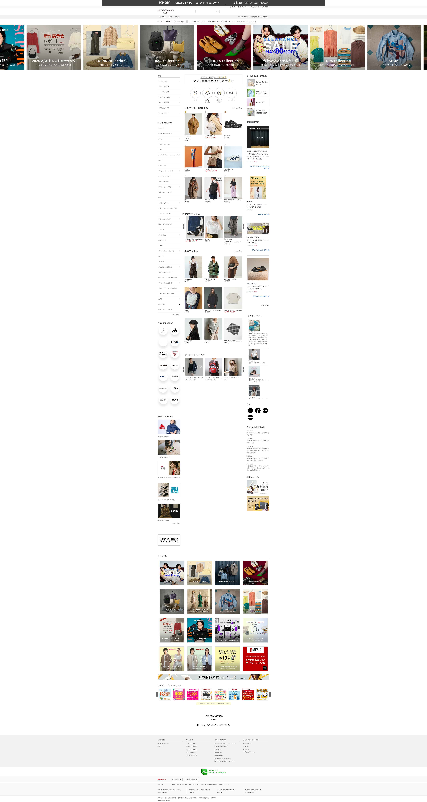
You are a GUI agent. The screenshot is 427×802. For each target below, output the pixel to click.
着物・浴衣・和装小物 (165, 224)
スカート (161, 149)
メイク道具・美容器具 (165, 267)
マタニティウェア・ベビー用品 (167, 208)
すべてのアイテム (163, 113)
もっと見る (176, 523)
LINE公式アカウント (249, 752)
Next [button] (269, 47)
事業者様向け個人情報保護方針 (187, 798)
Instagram (246, 749)
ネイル (160, 245)
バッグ (160, 160)
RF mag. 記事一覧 (263, 214)
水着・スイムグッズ (164, 219)
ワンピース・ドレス (164, 144)
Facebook (246, 746)
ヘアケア (161, 256)
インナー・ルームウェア (165, 171)
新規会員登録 (247, 743)
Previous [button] (158, 47)
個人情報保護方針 (170, 798)
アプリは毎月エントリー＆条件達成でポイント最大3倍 (252, 16)
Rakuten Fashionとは (221, 746)
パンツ (160, 139)
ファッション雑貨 (163, 181)
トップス (161, 128)
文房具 (160, 299)
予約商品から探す (163, 108)
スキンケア (161, 229)
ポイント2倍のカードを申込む (226, 789)
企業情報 (160, 798)
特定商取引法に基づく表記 (223, 758)
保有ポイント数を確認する (253, 789)
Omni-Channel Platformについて (225, 761)
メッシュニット (251, 22)
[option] (71, 47)
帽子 (159, 197)
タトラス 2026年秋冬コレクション (211, 22)
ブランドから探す (163, 86)
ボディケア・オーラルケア (166, 251)
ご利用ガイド (219, 749)
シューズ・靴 (162, 165)
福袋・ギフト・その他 (165, 310)
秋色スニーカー (229, 22)
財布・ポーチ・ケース (165, 192)
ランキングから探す (164, 97)
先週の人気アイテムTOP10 (257, 363)
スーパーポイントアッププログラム (225, 743)
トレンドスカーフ (193, 22)
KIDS (177, 17)
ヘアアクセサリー (163, 203)
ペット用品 (161, 304)
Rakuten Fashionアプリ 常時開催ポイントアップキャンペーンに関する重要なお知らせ (257, 450)
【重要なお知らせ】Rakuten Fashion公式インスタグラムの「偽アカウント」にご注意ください (258, 468)
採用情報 (213, 798)
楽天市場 (265, 7)
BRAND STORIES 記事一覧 (261, 296)
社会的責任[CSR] (204, 798)
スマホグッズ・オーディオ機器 (167, 288)
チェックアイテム (180, 22)
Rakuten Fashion (175, 11)
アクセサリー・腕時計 (165, 187)
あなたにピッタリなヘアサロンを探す (169, 789)
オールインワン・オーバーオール (168, 155)
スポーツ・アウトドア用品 (166, 293)
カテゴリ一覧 (176, 314)
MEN (171, 17)
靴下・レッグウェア (164, 176)
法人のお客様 (219, 755)
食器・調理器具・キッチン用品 (167, 277)
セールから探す (163, 81)
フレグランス (162, 261)
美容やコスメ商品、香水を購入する (199, 789)
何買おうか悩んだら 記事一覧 (260, 250)
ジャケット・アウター (165, 133)
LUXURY (160, 746)
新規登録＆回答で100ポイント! (239, 7)
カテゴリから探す (163, 102)
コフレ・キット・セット (165, 272)
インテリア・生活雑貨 (165, 283)
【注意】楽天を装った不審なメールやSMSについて (213, 703)
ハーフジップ (241, 22)
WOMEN (162, 17)
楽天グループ (255, 7)
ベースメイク (162, 235)
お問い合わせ (219, 752)
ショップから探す (163, 92)
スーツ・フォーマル (164, 213)
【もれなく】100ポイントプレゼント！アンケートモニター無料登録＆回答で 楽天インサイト (200, 784)
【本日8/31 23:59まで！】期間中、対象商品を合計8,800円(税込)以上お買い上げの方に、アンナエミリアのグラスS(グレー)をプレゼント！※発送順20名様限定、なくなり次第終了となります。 (258, 340)
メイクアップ (162, 240)
